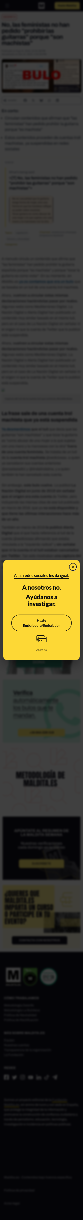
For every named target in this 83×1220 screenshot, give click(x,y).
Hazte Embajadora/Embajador (41, 623)
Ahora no (41, 649)
